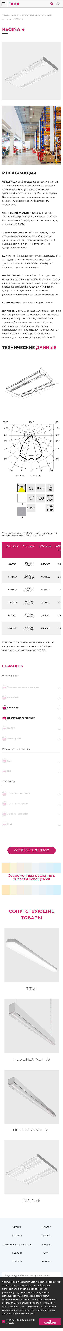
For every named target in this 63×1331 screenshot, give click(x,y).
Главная (16, 1227)
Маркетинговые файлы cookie (20, 1321)
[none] (58, 4)
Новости (17, 1253)
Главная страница (10, 15)
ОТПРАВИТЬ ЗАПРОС (31, 850)
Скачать (46, 1236)
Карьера (46, 1262)
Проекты (17, 1236)
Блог (46, 1253)
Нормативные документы (17, 1244)
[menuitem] (58, 4)
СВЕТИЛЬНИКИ (27, 15)
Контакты (17, 1262)
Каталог (46, 1227)
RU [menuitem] (58, 3)
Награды (46, 1244)
